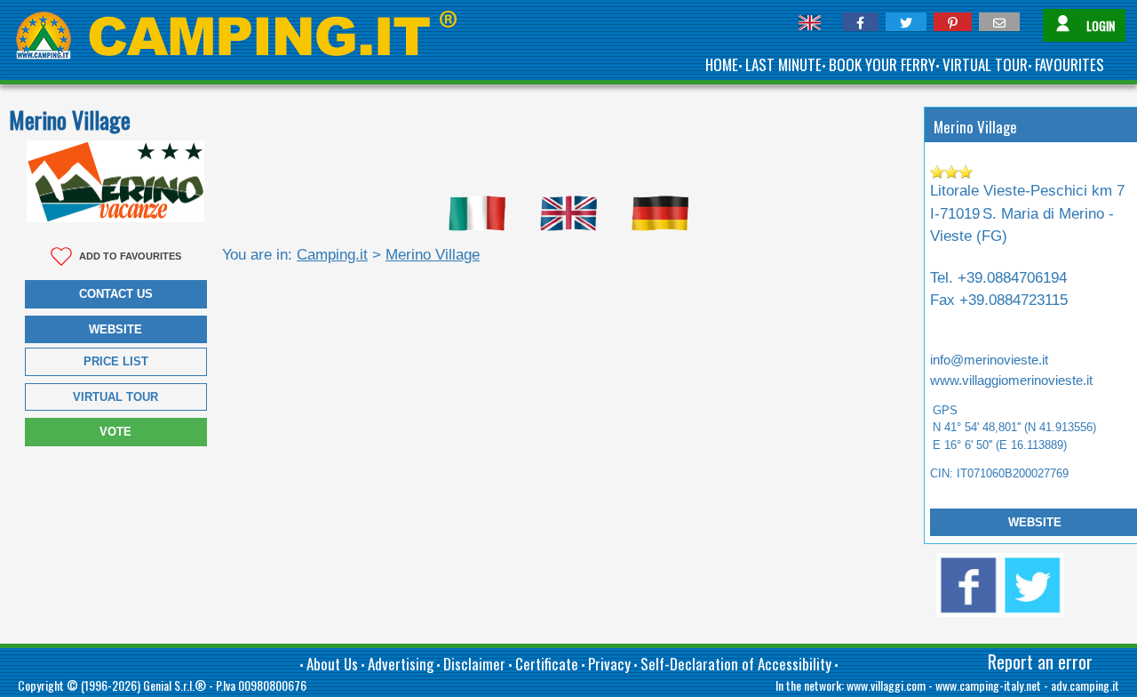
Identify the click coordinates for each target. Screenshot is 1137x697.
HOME (721, 64)
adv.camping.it (1085, 685)
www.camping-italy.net (988, 685)
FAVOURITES (1069, 64)
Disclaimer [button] (474, 664)
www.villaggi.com (886, 685)
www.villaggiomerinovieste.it (1011, 380)
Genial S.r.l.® (174, 685)
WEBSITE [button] (115, 329)
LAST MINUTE (783, 64)
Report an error (1040, 661)
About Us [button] (332, 664)
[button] (860, 21)
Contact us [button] (116, 293)
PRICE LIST (115, 361)
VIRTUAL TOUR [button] (115, 397)
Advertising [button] (400, 664)
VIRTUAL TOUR (985, 64)
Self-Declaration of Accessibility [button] (735, 664)
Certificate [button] (546, 664)
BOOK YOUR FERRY (882, 64)
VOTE (115, 431)
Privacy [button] (609, 664)
